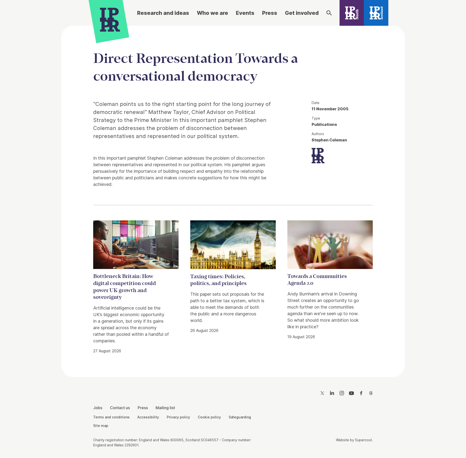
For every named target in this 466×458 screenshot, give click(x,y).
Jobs (97, 407)
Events (245, 13)
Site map (100, 425)
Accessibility (148, 417)
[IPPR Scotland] (376, 13)
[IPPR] (110, 19)
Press (269, 13)
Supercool (363, 440)
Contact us (120, 407)
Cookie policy (209, 417)
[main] (233, 197)
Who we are (212, 13)
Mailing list (165, 407)
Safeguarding (240, 417)
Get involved (302, 13)
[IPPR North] (352, 13)
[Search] (329, 13)
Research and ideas (163, 13)
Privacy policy (178, 417)
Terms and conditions (111, 417)
